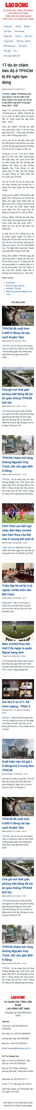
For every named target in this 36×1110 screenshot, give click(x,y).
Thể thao (8, 31)
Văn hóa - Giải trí (23, 41)
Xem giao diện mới (12, 56)
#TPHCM (10, 283)
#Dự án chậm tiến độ (15, 286)
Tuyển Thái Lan (8, 547)
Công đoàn (8, 41)
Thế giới (7, 51)
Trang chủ (8, 26)
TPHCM (5, 94)
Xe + (16, 51)
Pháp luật (8, 36)
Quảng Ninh (7, 603)
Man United (28, 661)
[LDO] (18, 316)
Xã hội (18, 26)
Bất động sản (9, 46)
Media (26, 26)
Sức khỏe (22, 46)
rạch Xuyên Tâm (13, 245)
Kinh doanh (19, 31)
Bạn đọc (28, 36)
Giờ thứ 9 (6, 717)
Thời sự (18, 36)
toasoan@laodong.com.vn (19, 1048)
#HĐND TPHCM (13, 288)
